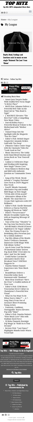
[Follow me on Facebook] (5, 13)
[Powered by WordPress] (23, 417)
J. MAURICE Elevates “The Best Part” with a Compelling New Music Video (16, 118)
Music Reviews (16, 397)
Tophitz (14, 417)
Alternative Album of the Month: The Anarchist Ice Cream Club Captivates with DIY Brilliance (18, 199)
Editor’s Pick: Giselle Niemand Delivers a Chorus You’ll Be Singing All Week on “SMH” (17, 208)
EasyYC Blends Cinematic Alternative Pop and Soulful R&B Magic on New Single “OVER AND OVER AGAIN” (16, 190)
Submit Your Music (16, 404)
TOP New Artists (17, 395)
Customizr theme (21, 419)
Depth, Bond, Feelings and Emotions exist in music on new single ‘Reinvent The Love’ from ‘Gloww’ (15, 58)
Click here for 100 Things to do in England (16, 369)
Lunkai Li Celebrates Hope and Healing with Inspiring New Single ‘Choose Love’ (16, 164)
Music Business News (16, 402)
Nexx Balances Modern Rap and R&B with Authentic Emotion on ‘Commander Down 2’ (17, 172)
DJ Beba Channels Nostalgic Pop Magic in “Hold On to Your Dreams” (17, 323)
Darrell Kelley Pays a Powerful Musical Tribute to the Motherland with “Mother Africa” (18, 126)
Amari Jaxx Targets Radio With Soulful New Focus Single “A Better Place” (17, 101)
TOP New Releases (16, 393)
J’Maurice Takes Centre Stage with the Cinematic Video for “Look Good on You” (17, 148)
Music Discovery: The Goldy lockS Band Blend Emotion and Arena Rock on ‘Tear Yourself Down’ (17, 156)
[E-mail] (2, 13)
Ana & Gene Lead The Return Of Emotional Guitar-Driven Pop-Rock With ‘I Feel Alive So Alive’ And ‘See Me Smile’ (17, 250)
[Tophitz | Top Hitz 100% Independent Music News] (16, 3)
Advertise (16, 409)
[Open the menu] (30, 11)
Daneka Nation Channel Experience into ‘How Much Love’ (16, 268)
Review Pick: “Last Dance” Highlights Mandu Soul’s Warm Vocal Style (17, 330)
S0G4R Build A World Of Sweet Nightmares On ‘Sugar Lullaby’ (17, 227)
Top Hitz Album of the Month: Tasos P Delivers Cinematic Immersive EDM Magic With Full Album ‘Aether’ (17, 241)
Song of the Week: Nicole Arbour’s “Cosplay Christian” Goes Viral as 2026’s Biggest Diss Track (16, 181)
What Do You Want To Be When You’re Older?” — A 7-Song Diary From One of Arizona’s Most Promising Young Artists (16, 300)
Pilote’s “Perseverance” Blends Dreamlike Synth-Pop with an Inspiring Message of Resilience (16, 216)
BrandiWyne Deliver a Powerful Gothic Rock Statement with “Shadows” (15, 275)
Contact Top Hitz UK (17, 406)
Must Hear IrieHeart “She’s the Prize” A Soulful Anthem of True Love (17, 282)
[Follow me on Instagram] (7, 13)
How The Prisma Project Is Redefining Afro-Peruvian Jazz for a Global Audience (17, 233)
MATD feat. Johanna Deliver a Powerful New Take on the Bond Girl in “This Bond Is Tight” (17, 109)
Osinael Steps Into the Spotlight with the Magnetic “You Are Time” (16, 134)
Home (3, 20)
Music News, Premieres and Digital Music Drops (17, 390)
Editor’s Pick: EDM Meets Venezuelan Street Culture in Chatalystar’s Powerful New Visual (16, 290)
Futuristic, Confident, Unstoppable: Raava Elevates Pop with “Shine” (16, 309)
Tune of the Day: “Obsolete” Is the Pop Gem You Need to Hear (17, 223)
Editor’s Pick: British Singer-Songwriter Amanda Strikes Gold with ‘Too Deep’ (17, 141)
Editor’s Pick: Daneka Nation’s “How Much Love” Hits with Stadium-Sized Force (17, 316)
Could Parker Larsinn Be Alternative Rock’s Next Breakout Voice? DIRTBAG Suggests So (15, 260)
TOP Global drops (16, 400)
